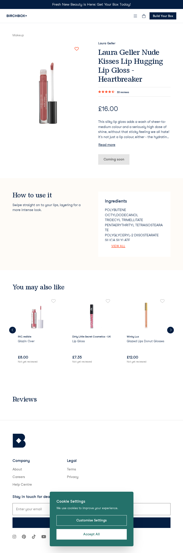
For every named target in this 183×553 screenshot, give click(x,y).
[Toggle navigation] (135, 16)
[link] (37, 332)
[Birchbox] (19, 441)
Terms (71, 469)
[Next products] (170, 330)
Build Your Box (163, 16)
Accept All (91, 534)
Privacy (73, 477)
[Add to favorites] (76, 49)
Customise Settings (91, 520)
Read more (106, 145)
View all (118, 246)
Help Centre (22, 485)
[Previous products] (12, 330)
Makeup (18, 35)
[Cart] (143, 16)
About (17, 469)
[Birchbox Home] (17, 16)
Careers (18, 477)
